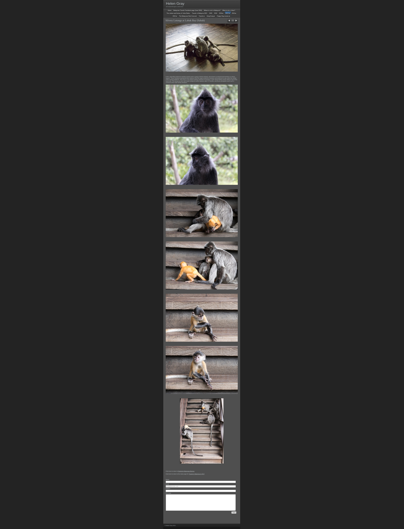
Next (236, 21)
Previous (229, 21)
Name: (167, 479)
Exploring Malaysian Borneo (186, 471)
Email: (167, 484)
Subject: (168, 488)
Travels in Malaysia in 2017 (197, 474)
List (233, 21)
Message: (168, 493)
